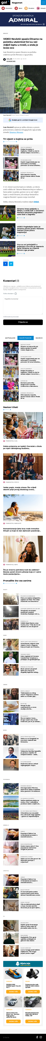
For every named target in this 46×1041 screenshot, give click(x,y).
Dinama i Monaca (16, 132)
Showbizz (31, 8)
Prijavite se (23, 322)
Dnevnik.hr (9, 8)
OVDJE (36, 202)
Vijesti (20, 8)
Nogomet (17, 2)
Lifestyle (43, 8)
